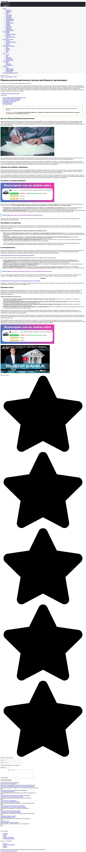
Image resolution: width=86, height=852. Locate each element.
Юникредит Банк (10, 30)
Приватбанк (8, 17)
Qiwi (7, 56)
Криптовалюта (9, 58)
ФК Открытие (9, 29)
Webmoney (8, 57)
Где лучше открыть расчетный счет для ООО (12, 796)
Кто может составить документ (11, 100)
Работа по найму (10, 70)
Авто (7, 62)
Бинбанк (8, 12)
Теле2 (7, 52)
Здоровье (8, 63)
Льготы (7, 40)
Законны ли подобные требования (12, 98)
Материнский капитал (11, 42)
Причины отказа (7, 104)
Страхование (6, 61)
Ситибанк (8, 25)
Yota (7, 47)
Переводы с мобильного (9, 45)
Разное (5, 66)
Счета (7, 38)
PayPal (7, 54)
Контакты (5, 6)
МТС (7, 51)
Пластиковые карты (10, 36)
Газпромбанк (9, 15)
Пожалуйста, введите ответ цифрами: (10, 765)
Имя (2, 760)
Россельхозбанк (9, 22)
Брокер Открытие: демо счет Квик (9, 822)
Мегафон (8, 49)
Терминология (9, 71)
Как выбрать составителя (9, 101)
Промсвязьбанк (9, 18)
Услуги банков (6, 31)
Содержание (6, 4)
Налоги (7, 43)
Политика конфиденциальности (10, 72)
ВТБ (7, 13)
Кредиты (8, 35)
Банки (4, 8)
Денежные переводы (11, 34)
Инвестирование (10, 69)
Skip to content (4, 1)
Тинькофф (8, 27)
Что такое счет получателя (7, 791)
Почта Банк (8, 16)
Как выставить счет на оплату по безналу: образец (13, 807)
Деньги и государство (8, 39)
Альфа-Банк (9, 11)
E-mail (3, 762)
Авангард (8, 9)
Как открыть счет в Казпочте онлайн (10, 801)
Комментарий (4, 777)
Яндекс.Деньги (9, 60)
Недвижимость (9, 65)
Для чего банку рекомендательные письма (14, 97)
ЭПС (4, 53)
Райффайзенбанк (10, 20)
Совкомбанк (9, 26)
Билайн (7, 48)
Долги (7, 67)
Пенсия (7, 44)
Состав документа (8, 102)
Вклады (8, 33)
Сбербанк (8, 24)
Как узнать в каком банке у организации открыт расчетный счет (17, 786)
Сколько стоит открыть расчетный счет (11, 812)
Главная (2, 76)
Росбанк (8, 21)
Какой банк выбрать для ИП (8, 817)
